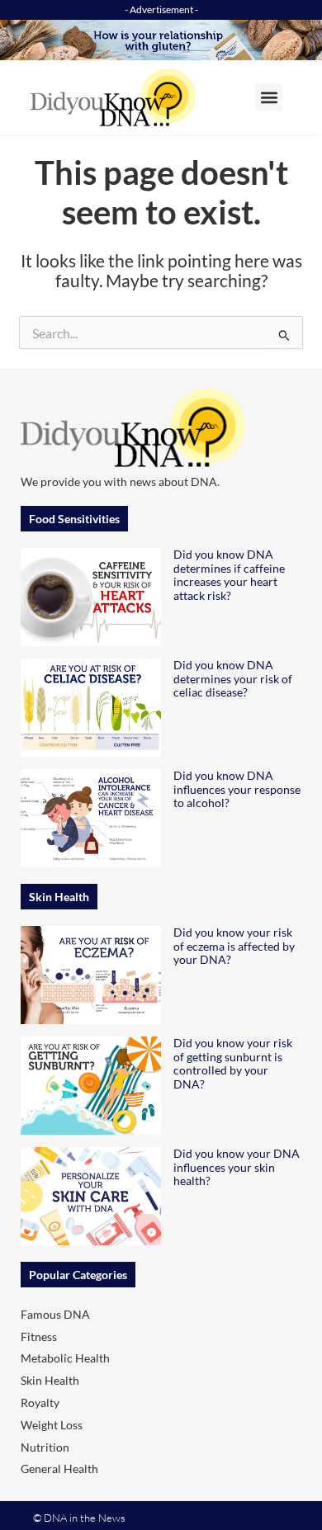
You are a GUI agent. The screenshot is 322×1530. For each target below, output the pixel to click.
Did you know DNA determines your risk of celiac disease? (232, 679)
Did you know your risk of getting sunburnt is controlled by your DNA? (232, 1063)
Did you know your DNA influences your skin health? (236, 1167)
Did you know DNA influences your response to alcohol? (237, 789)
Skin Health (50, 1380)
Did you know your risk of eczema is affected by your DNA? (234, 946)
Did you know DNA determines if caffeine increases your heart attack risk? (229, 574)
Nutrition (45, 1447)
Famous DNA (55, 1314)
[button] (268, 97)
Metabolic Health (65, 1358)
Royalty (40, 1402)
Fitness (39, 1336)
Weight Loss (52, 1425)
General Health (59, 1469)
